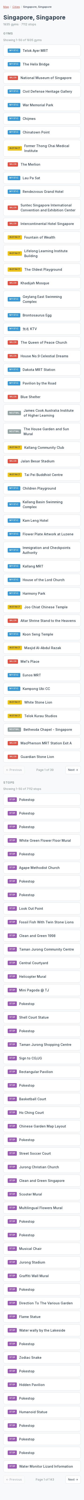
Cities (16, 6)
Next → (73, 770)
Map (6, 6)
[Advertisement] (43, 1492)
